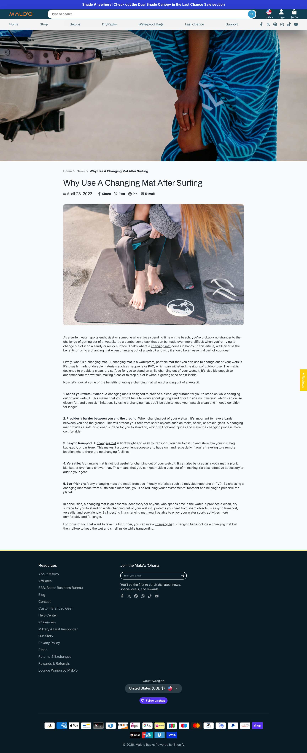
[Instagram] (282, 24)
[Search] (251, 14)
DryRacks (109, 24)
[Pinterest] (275, 24)
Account (281, 14)
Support (232, 24)
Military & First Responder (58, 629)
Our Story (45, 636)
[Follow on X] (268, 24)
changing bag (164, 524)
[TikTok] (289, 24)
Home (13, 24)
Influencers (47, 622)
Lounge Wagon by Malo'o (58, 670)
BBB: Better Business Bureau (60, 588)
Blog (41, 595)
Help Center (47, 615)
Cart (294, 14)
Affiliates (45, 581)
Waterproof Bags (151, 24)
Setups (75, 24)
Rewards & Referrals (54, 663)
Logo (20, 14)
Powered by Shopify (170, 744)
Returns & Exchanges (54, 657)
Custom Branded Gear (55, 608)
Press (42, 650)
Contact (44, 602)
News (81, 171)
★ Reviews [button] (303, 380)
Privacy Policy (49, 643)
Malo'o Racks (145, 744)
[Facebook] (261, 24)
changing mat (161, 346)
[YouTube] (296, 24)
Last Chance (194, 24)
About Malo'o (48, 574)
